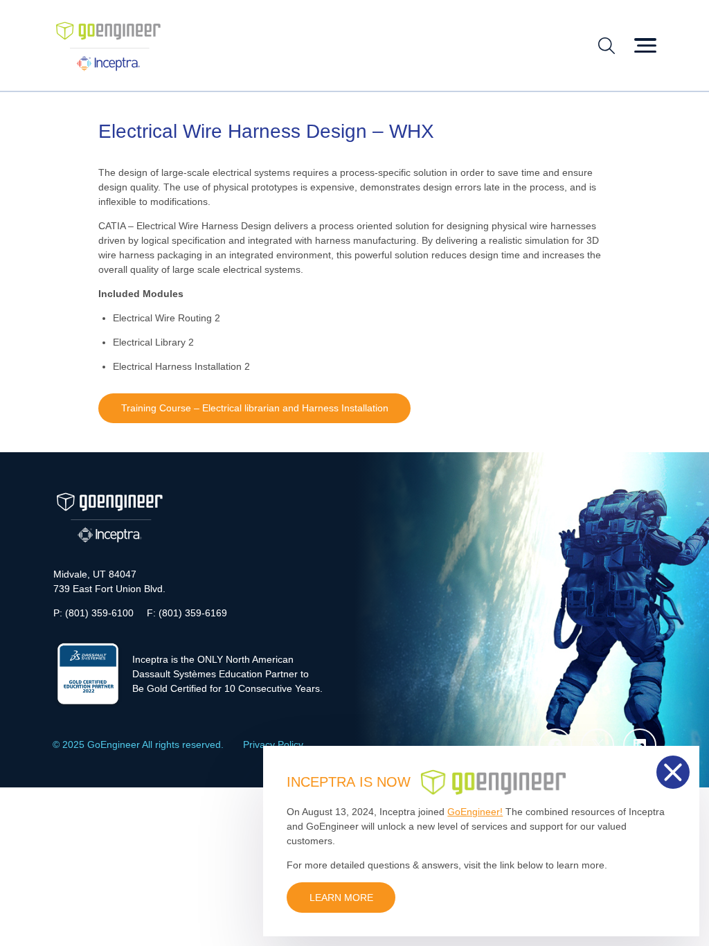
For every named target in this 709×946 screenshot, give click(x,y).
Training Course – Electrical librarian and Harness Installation (254, 407)
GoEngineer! (475, 811)
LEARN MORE (341, 897)
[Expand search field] (606, 45)
